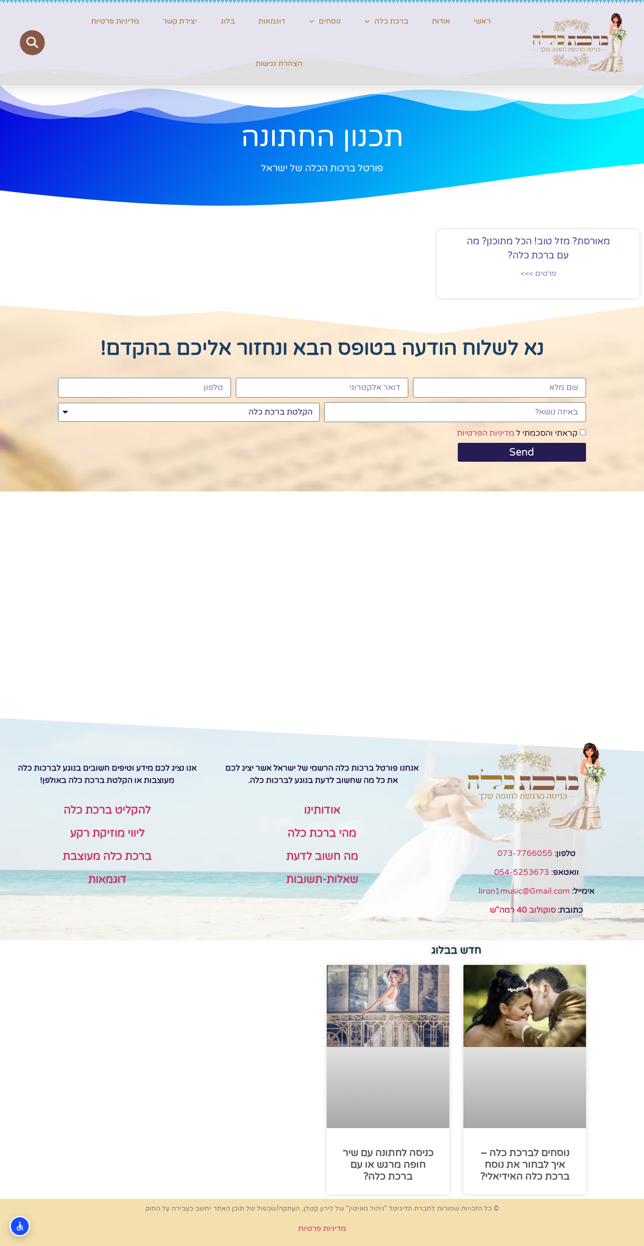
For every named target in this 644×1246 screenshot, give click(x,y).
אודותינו (322, 810)
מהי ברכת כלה (322, 833)
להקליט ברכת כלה (107, 810)
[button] (32, 42)
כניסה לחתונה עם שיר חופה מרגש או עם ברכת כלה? (388, 1164)
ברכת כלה (391, 21)
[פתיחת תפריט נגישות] (19, 1226)
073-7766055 (525, 853)
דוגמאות (271, 21)
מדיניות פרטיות (115, 21)
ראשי (482, 21)
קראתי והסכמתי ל (517, 433)
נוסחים (330, 21)
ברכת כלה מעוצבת (107, 856)
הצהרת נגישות (279, 63)
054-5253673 (521, 872)
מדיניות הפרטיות (485, 433)
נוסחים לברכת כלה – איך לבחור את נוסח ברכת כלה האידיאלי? (525, 1164)
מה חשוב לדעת (322, 856)
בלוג (228, 21)
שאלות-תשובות (322, 879)
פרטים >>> (538, 273)
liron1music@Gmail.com (524, 891)
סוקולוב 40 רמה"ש (523, 910)
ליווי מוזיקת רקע (107, 833)
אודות (441, 21)
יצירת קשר (180, 21)
